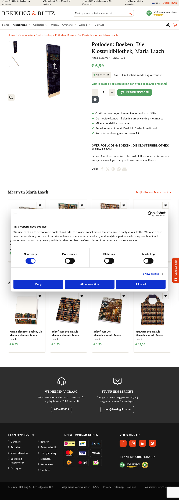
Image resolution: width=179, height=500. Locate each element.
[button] (175, 25)
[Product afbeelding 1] (15, 47)
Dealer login (170, 2)
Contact (99, 24)
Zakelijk (84, 24)
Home (5, 24)
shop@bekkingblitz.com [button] (117, 409)
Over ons (67, 24)
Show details (151, 273)
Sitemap (119, 486)
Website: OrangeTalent (158, 486)
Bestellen (15, 447)
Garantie (15, 441)
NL (156, 3)
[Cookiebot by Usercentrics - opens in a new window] (150, 213)
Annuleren (46, 464)
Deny (38, 284)
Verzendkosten (19, 453)
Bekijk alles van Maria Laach (152, 192)
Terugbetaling (48, 453)
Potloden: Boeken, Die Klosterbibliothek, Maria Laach (86, 35)
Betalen (44, 441)
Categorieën (25, 35)
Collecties (39, 24)
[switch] (70, 261)
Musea (55, 24)
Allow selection (89, 284)
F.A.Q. (96, 486)
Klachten (45, 458)
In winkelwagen (137, 92)
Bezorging (16, 468)
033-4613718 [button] (61, 409)
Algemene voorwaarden (76, 486)
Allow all (140, 284)
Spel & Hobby (44, 35)
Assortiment (21, 24)
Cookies (131, 486)
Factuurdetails (48, 447)
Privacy (107, 486)
